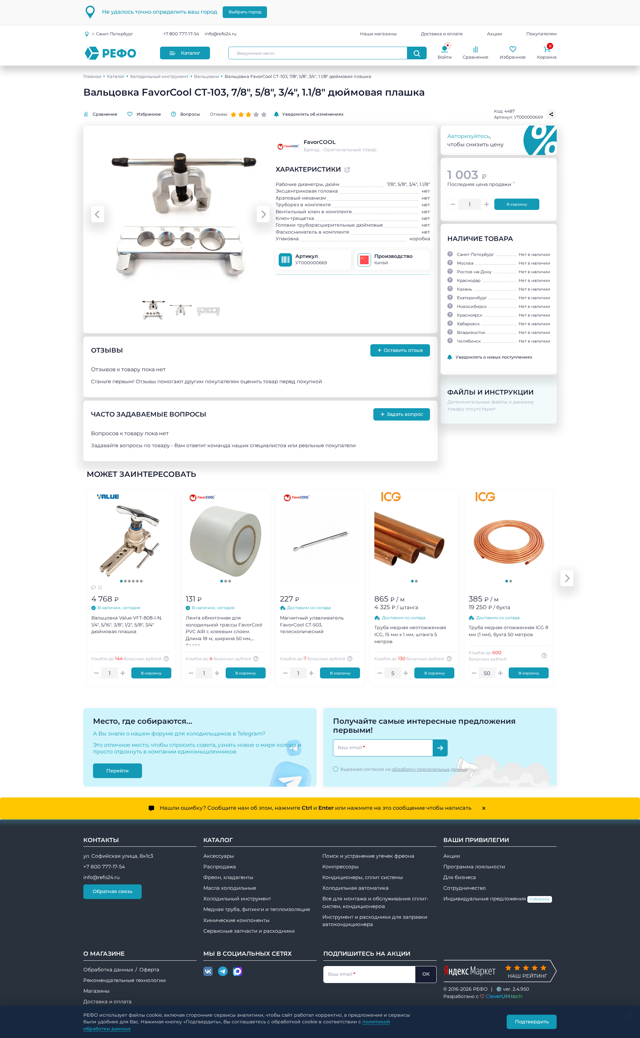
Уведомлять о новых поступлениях (494, 357)
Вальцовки (206, 76)
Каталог (190, 53)
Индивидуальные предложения (496, 899)
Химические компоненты (236, 920)
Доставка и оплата (442, 34)
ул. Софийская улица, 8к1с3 (118, 856)
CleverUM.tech (504, 996)
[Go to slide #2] (180, 310)
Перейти (117, 770)
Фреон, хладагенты (228, 877)
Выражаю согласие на (404, 769)
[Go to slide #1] (152, 310)
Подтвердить (532, 1022)
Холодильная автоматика (355, 888)
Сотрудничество (464, 888)
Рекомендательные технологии (124, 980)
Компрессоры (340, 867)
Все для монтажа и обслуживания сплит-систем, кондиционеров (375, 902)
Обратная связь (112, 891)
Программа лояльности (474, 867)
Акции (494, 34)
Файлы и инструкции (490, 392)
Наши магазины (378, 34)
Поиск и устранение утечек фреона (368, 856)
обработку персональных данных (430, 769)
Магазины (96, 991)
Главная (92, 76)
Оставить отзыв (400, 350)
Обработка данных (108, 970)
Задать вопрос (401, 414)
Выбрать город (245, 11)
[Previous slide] (98, 214)
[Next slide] (263, 214)
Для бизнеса (459, 877)
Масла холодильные (229, 888)
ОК (426, 974)
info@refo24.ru (221, 34)
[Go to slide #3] (208, 310)
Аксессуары (218, 856)
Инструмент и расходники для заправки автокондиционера (374, 920)
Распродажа (219, 867)
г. (112, 33)
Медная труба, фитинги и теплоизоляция (256, 909)
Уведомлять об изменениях (313, 114)
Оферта (149, 970)
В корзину (517, 204)
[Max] (237, 971)
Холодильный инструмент (159, 76)
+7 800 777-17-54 (181, 34)
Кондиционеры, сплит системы (362, 877)
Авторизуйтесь (468, 136)
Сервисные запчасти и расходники (249, 931)
